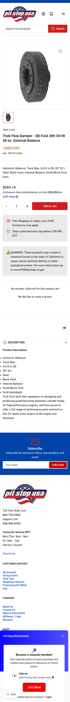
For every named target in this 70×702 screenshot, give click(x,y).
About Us (8, 606)
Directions (9, 553)
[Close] (63, 636)
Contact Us (9, 609)
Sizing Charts (10, 575)
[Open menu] (63, 14)
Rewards (8, 619)
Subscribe (58, 465)
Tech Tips (8, 578)
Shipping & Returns (13, 581)
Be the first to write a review (35, 296)
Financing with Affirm (15, 585)
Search (60, 28)
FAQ (5, 588)
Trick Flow (9, 130)
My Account (9, 572)
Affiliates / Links (12, 616)
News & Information (14, 613)
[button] (35, 296)
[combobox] (35, 29)
